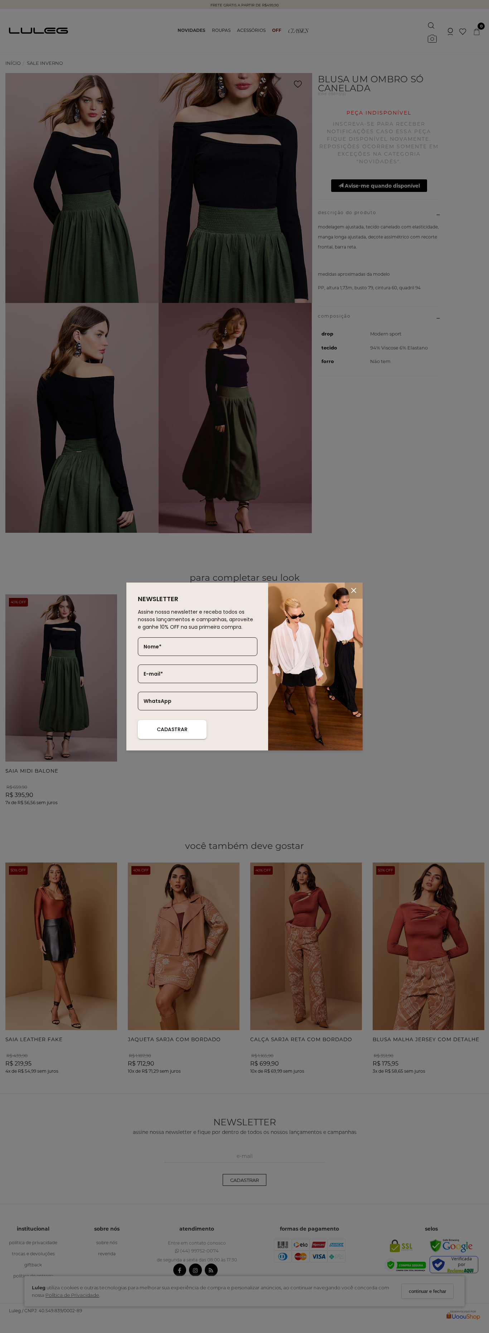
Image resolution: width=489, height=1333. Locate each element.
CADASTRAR (172, 729)
